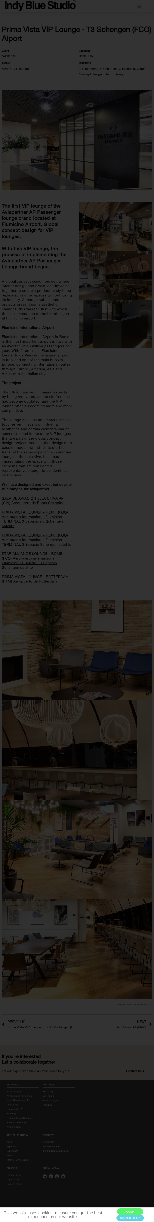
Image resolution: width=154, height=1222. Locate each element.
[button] (130, 1211)
